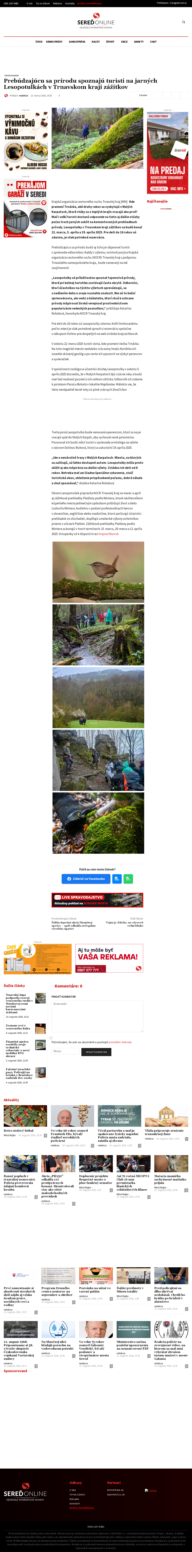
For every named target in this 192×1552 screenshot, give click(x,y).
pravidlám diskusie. (120, 1042)
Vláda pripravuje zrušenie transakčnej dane (164, 1132)
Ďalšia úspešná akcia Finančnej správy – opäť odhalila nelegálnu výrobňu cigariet (73, 926)
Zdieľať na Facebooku (89, 879)
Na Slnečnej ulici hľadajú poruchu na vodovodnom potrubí (57, 1345)
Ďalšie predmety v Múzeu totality (130, 1289)
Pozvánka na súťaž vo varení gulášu (95, 1289)
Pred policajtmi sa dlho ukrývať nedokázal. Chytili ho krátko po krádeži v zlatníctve (169, 1295)
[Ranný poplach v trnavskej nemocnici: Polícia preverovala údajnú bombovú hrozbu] (21, 1163)
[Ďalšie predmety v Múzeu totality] (134, 1275)
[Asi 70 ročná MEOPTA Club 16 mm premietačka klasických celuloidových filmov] (134, 1163)
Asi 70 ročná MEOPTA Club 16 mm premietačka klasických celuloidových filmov (133, 1183)
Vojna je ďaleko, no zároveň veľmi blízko (124, 924)
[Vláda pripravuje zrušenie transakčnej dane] (166, 1116)
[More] (184, 95)
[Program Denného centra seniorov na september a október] (58, 1275)
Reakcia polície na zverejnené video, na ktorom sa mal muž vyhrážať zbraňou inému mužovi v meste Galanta (171, 1350)
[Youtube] (175, 21)
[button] (183, 21)
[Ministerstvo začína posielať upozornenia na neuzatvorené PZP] (134, 1329)
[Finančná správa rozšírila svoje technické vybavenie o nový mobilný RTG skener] (40, 1045)
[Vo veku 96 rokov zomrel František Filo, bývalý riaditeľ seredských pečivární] (72, 1116)
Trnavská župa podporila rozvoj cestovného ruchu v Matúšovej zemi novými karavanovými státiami (19, 1003)
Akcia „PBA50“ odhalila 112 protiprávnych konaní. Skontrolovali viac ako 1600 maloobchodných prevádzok (57, 1186)
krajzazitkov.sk (108, 534)
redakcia (23, 95)
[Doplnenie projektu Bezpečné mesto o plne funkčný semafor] (96, 1163)
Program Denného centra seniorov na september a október (57, 1291)
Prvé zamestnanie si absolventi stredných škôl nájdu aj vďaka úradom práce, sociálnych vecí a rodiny (19, 1296)
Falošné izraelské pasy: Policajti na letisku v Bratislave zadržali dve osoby (19, 1074)
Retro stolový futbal (18, 1131)
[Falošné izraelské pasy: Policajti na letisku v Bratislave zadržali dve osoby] (40, 1072)
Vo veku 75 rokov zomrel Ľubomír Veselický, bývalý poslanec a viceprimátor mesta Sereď (94, 1350)
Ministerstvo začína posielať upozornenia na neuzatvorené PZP (132, 1345)
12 (186, 1190)
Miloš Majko (10, 1135)
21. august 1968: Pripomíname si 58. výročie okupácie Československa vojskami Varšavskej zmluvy (19, 1350)
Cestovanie (11, 75)
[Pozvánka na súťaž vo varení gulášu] (96, 1275)
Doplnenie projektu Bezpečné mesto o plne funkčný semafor (95, 1179)
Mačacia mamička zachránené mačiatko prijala (170, 1179)
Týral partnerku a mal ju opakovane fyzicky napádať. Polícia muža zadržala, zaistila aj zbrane (118, 1136)
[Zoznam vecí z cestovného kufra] (40, 1029)
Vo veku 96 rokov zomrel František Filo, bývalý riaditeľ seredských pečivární (69, 1136)
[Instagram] (168, 21)
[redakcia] (7, 95)
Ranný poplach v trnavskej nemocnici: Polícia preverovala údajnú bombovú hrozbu (19, 1183)
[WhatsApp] (167, 95)
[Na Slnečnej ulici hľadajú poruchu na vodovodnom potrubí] (58, 1329)
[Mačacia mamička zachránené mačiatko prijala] (171, 1163)
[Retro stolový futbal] (25, 1116)
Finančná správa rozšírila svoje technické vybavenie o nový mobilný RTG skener (18, 1049)
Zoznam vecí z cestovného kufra (18, 1027)
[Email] (175, 95)
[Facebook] (161, 21)
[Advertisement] (38, 21)
